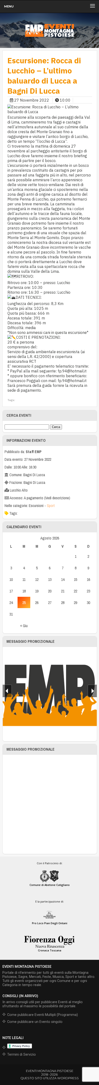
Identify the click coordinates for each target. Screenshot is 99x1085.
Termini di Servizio (21, 1055)
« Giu (24, 625)
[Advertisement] (49, 804)
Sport (51, 505)
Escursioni (36, 505)
